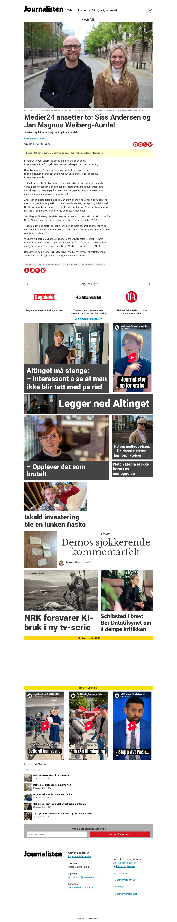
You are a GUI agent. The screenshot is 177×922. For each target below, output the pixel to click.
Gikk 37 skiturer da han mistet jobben (53, 794)
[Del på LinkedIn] (140, 144)
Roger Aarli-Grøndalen (79, 856)
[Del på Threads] (145, 144)
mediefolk (100, 264)
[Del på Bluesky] (150, 144)
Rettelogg (118, 886)
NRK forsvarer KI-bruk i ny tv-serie (51, 775)
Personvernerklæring (124, 879)
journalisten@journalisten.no (83, 877)
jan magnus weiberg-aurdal (49, 264)
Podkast (82, 10)
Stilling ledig (98, 10)
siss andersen (87, 264)
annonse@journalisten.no (81, 887)
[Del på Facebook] (135, 144)
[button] (27, 284)
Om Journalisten (121, 873)
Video (70, 10)
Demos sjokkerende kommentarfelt (52, 784)
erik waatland (71, 264)
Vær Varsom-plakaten (124, 862)
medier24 (29, 264)
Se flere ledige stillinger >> (88, 318)
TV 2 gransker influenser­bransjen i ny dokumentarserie (62, 813)
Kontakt (114, 10)
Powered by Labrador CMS (88, 918)
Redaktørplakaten (125, 866)
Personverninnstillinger (125, 893)
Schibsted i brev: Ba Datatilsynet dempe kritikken (59, 804)
